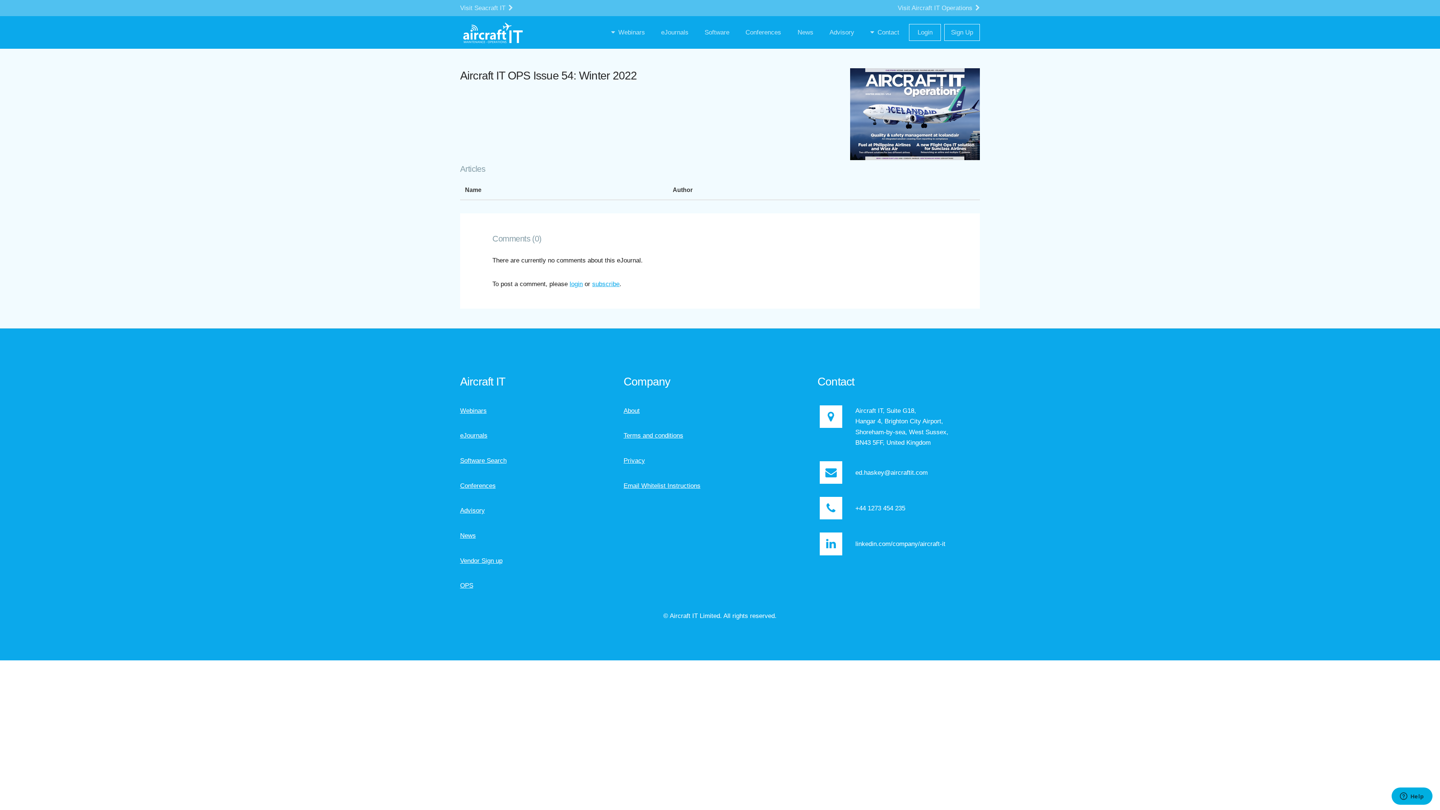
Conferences (478, 485)
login (576, 284)
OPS (466, 585)
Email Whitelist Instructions (662, 485)
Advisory (472, 510)
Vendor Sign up (481, 560)
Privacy (634, 460)
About (632, 410)
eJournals (474, 435)
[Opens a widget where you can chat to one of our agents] (1411, 797)
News (468, 535)
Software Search (483, 460)
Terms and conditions (653, 435)
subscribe (606, 284)
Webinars (473, 410)
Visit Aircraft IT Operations (936, 8)
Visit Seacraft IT (483, 8)
